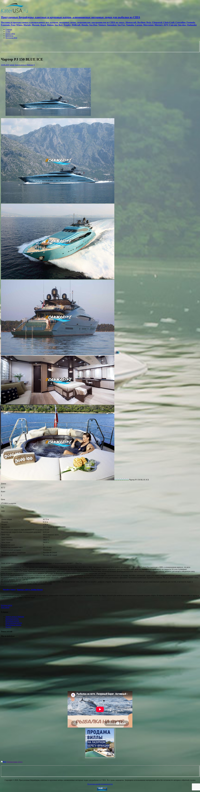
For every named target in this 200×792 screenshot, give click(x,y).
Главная (9, 29)
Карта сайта (10, 34)
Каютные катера (12, 619)
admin (12, 65)
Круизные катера (12, 621)
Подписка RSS (11, 38)
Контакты (9, 36)
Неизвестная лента (14, 762)
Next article (5, 607)
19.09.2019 (5, 65)
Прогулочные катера (14, 623)
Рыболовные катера (13, 625)
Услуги (8, 627)
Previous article (6, 605)
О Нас (8, 32)
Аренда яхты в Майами (24, 65)
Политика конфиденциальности (100, 784)
